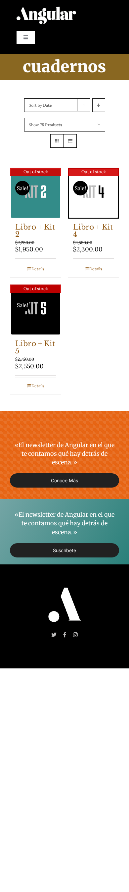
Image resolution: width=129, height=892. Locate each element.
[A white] (64, 591)
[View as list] (70, 140)
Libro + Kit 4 (93, 231)
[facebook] (64, 634)
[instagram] (75, 634)
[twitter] (54, 634)
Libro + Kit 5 (35, 347)
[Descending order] (98, 105)
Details (37, 268)
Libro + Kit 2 (35, 231)
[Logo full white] (46, 10)
